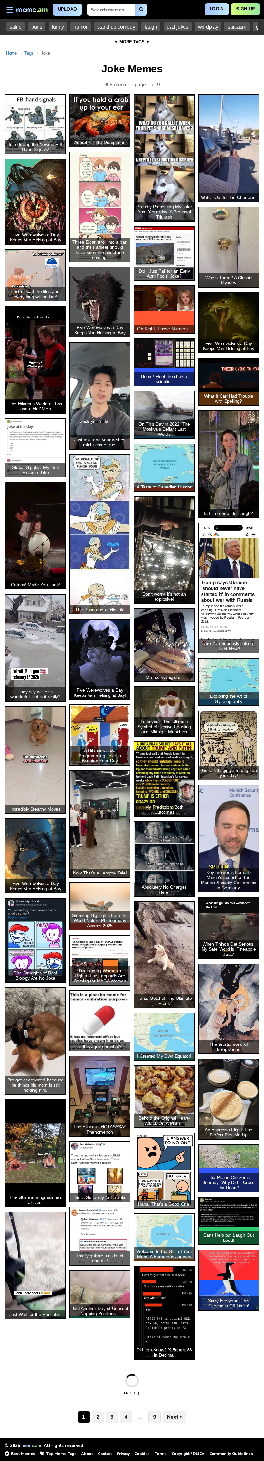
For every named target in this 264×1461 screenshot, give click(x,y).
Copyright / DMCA (188, 1453)
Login (217, 9)
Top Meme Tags (61, 1453)
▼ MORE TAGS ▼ (132, 42)
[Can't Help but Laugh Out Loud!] (229, 1211)
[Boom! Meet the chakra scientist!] (164, 353)
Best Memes (23, 1453)
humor (80, 27)
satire (16, 27)
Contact (105, 1453)
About (87, 1453)
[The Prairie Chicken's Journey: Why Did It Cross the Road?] (229, 1156)
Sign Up (245, 9)
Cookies (142, 1453)
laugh (151, 27)
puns (36, 27)
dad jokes (177, 27)
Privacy (123, 1453)
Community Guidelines (231, 1453)
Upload (67, 9)
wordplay (208, 27)
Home (11, 53)
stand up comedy (116, 27)
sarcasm (237, 27)
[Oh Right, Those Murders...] (164, 298)
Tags (28, 53)
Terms (160, 1453)
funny (58, 27)
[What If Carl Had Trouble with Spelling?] (229, 375)
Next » (175, 1417)
